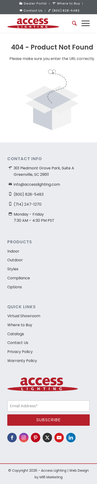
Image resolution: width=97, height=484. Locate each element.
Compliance (18, 278)
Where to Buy (19, 325)
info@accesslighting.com (37, 184)
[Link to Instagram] (23, 437)
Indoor (13, 251)
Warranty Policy (22, 360)
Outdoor (15, 260)
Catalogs (15, 334)
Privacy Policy (20, 351)
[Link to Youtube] (59, 437)
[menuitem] (33, 3)
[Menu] (83, 23)
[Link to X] (47, 437)
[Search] (72, 23)
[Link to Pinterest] (35, 437)
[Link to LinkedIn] (71, 437)
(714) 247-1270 (27, 204)
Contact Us (33, 10)
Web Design (79, 470)
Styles (12, 269)
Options (14, 287)
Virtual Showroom (23, 316)
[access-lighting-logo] (40, 23)
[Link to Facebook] (12, 437)
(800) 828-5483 (66, 10)
